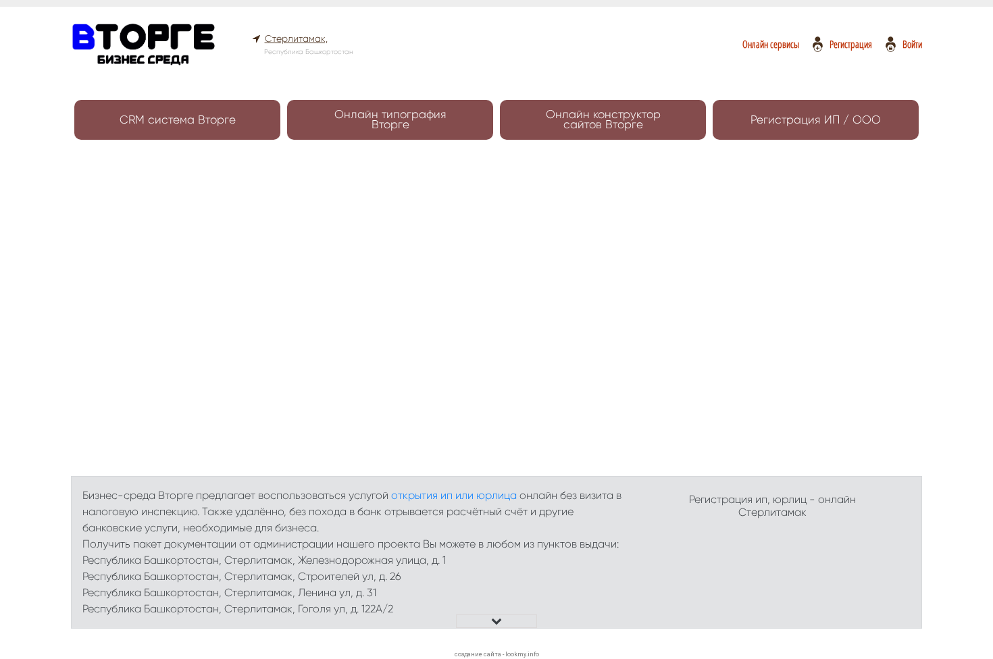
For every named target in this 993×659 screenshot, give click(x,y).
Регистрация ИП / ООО (815, 119)
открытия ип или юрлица (454, 495)
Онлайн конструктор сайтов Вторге (603, 119)
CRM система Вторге (178, 119)
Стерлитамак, (296, 38)
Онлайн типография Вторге (390, 119)
